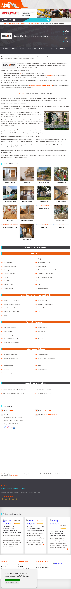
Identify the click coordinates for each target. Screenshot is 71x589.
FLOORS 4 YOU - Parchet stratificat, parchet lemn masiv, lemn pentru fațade (57, 533)
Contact (6, 52)
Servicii (23, 48)
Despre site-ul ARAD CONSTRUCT (6, 565)
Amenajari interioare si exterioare (17, 23)
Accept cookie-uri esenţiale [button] (12, 579)
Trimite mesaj (61, 48)
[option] (35, 13)
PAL (21, 73)
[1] (2, 499)
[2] (6, 499)
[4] (13, 499)
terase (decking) (49, 75)
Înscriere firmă (20, 19)
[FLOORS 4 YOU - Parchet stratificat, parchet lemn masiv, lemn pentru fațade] (55, 522)
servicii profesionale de (41, 85)
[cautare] (48, 20)
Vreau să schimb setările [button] (11, 582)
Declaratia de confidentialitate (42, 567)
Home (4, 23)
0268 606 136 (14, 476)
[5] (17, 499)
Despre (6, 48)
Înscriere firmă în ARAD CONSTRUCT (23, 565)
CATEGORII (7, 19)
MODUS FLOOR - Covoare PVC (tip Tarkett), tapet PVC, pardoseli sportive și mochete (35, 528)
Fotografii (33, 48)
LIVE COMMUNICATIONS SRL (46, 582)
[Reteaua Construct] (57, 563)
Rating (42, 48)
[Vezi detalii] (20, 546)
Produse (14, 48)
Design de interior (33, 23)
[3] (9, 499)
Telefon (51, 48)
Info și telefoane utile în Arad (42, 565)
